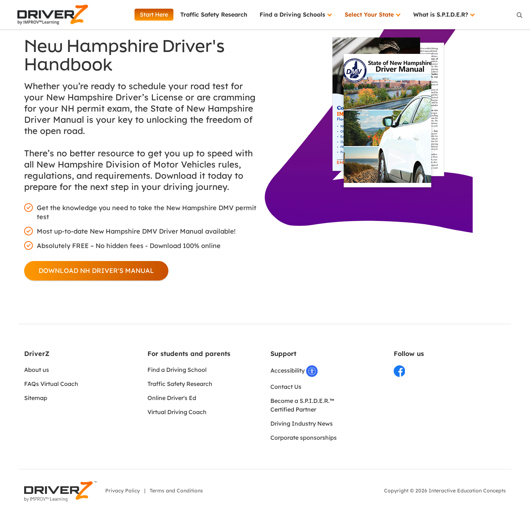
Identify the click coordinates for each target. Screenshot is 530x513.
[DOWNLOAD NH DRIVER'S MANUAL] (96, 271)
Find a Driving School (177, 369)
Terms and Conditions (176, 490)
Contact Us (285, 386)
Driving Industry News (301, 423)
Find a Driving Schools (293, 14)
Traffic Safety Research (213, 14)
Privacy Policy (122, 490)
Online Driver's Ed (171, 397)
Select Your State (370, 14)
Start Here (154, 14)
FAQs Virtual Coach (51, 383)
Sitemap (35, 397)
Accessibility (288, 370)
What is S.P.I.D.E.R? (441, 14)
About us (36, 369)
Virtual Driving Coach (177, 412)
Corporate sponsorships (303, 437)
